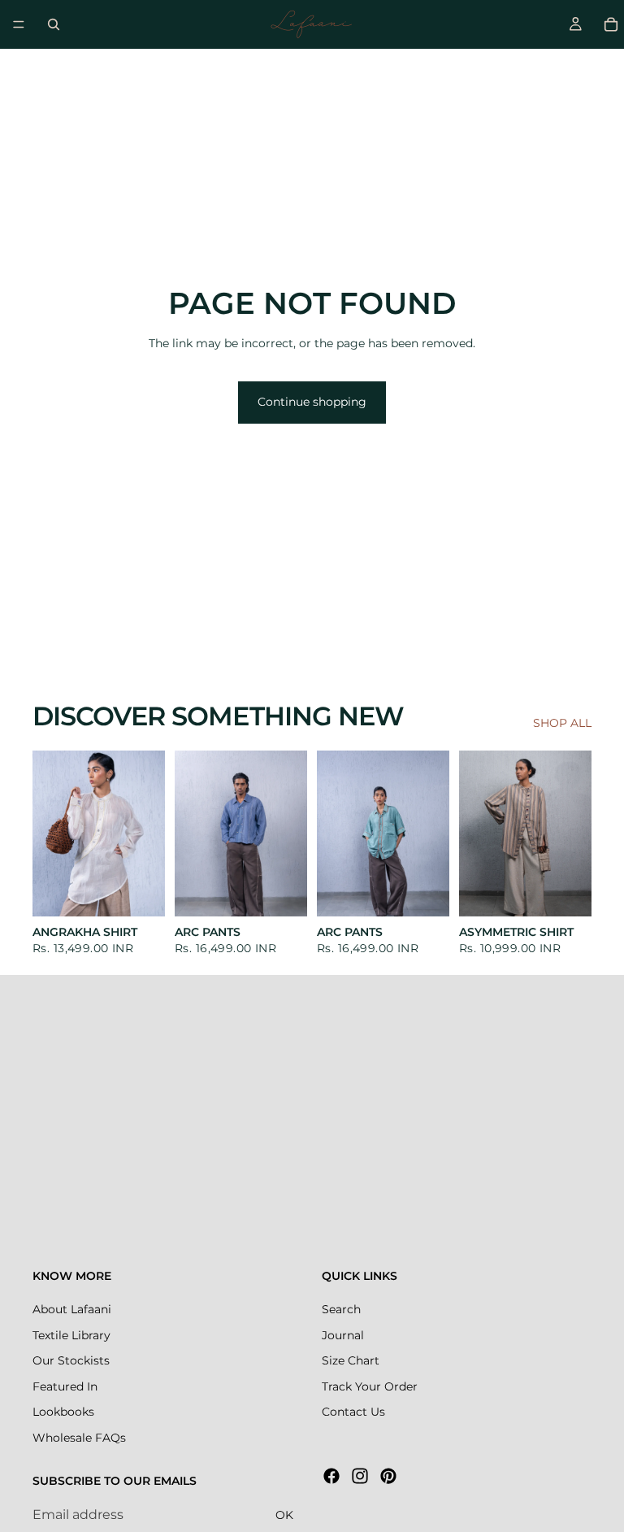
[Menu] (18, 24)
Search (341, 1309)
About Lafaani (71, 1309)
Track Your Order (370, 1386)
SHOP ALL (562, 723)
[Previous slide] (50, 833)
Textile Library (71, 1335)
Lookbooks (63, 1411)
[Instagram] (360, 1476)
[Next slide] (147, 833)
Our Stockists (71, 1360)
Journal (343, 1335)
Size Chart (350, 1360)
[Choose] (139, 891)
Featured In (65, 1386)
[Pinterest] (388, 1476)
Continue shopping (312, 401)
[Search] (54, 24)
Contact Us (353, 1411)
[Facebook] (331, 1476)
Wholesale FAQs (79, 1437)
